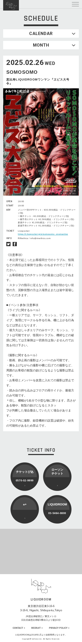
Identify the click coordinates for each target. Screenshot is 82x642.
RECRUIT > (37, 628)
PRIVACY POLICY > (59, 628)
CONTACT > (19, 628)
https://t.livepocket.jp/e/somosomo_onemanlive (43, 234)
